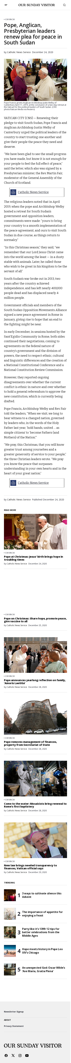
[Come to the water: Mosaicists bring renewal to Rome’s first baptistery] (35, 778)
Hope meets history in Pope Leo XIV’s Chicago (42, 950)
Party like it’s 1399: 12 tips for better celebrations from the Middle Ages (40, 932)
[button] (6, 5)
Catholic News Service (33, 192)
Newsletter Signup (14, 1011)
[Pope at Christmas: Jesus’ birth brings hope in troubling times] (35, 531)
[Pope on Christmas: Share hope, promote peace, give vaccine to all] (35, 593)
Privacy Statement (14, 1026)
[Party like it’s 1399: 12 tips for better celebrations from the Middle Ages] (10, 932)
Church (10, 19)
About (7, 1020)
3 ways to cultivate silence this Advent (41, 895)
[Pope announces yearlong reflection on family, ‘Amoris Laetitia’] (35, 655)
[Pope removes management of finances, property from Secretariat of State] (35, 717)
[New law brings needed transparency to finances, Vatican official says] (35, 840)
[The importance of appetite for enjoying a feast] (10, 914)
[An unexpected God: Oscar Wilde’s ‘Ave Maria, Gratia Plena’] (10, 969)
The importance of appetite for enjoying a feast (42, 913)
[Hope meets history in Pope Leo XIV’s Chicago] (10, 951)
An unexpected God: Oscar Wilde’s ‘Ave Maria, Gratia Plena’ (43, 969)
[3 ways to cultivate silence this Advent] (10, 895)
